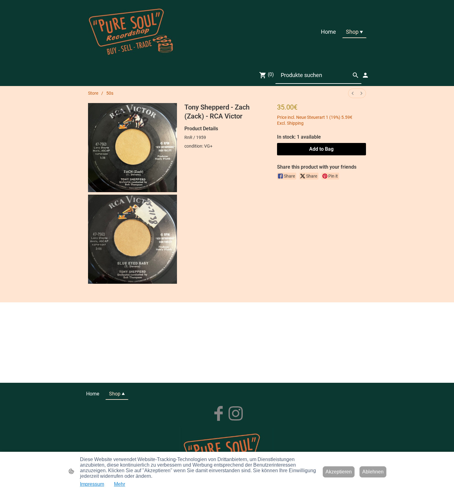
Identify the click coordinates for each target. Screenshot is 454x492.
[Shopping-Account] (365, 75)
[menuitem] (352, 93)
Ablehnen (373, 471)
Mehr (119, 484)
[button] (355, 75)
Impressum (92, 484)
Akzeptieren (339, 471)
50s (109, 93)
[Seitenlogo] (131, 31)
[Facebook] (218, 413)
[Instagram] (235, 413)
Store (93, 93)
